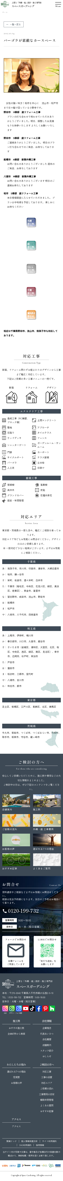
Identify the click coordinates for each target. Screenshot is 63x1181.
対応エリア (46, 1083)
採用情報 (40, 1145)
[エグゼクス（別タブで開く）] (58, 1165)
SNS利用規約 (25, 1145)
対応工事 (46, 1071)
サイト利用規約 (49, 1141)
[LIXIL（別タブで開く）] (5, 1165)
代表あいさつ (46, 1033)
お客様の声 (16, 1083)
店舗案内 (46, 1045)
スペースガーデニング (23, 6)
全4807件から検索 (16, 1033)
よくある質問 (46, 1105)
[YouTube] (26, 1008)
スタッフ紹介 (46, 1050)
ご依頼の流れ (46, 1088)
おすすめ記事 (46, 1111)
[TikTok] (32, 1008)
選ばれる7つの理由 (16, 1071)
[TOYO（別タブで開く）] (36, 1165)
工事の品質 (46, 1077)
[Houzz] (52, 1008)
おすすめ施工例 (16, 1028)
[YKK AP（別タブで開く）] (19, 1165)
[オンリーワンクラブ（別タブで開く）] (51, 1165)
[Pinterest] (45, 1008)
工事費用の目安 (46, 1094)
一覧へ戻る (15, 24)
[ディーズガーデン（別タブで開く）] (44, 1165)
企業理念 (46, 1028)
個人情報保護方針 (29, 1141)
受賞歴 (16, 1077)
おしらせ (46, 1056)
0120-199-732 (20, 910)
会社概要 (46, 1039)
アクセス (16, 1126)
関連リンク (11, 1141)
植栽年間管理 (46, 1100)
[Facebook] (39, 1008)
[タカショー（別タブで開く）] (26, 1165)
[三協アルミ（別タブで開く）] (12, 1165)
